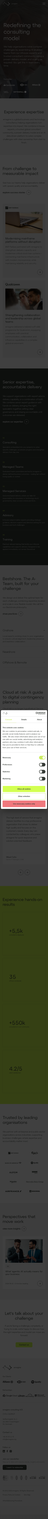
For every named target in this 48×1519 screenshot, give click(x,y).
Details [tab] (24, 720)
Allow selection (24, 796)
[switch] (42, 764)
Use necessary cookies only (24, 804)
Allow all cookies (24, 789)
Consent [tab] (8, 720)
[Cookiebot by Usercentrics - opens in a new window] (35, 713)
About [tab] (39, 720)
